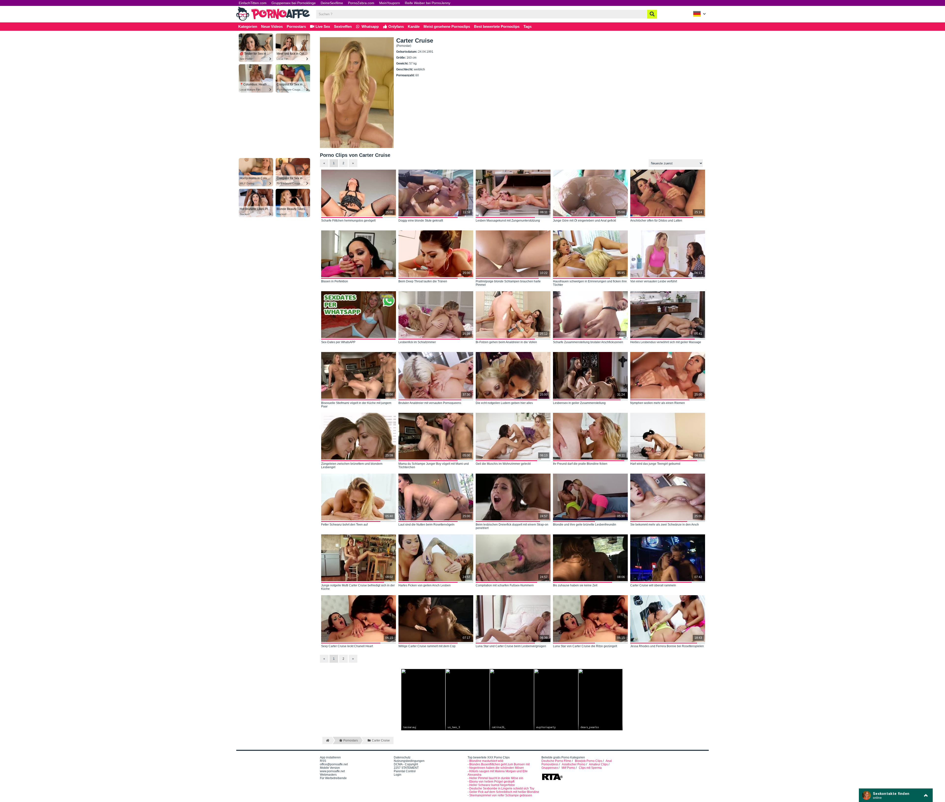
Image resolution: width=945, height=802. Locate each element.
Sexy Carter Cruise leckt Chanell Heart (347, 646)
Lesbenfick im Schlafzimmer (417, 342)
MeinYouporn (389, 3)
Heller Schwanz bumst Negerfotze (492, 785)
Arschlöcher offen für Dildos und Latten (656, 220)
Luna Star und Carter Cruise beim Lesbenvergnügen (511, 646)
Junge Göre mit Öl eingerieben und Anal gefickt (584, 220)
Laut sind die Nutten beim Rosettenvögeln (426, 524)
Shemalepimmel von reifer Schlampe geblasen (500, 795)
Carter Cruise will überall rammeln (653, 585)
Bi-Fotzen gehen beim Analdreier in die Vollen (506, 342)
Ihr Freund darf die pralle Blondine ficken (580, 463)
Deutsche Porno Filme (556, 761)
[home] (327, 740)
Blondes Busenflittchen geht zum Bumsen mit (499, 764)
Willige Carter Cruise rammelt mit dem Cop (427, 646)
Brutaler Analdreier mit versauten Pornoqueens (429, 403)
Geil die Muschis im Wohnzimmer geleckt (503, 463)
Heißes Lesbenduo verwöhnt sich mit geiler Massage (665, 342)
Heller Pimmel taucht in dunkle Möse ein (496, 778)
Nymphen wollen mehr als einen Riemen (657, 403)
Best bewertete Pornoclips (497, 26)
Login (397, 774)
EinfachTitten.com (253, 3)
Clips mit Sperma (590, 768)
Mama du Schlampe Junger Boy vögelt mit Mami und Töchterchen (433, 465)
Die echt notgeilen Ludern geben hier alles (504, 403)
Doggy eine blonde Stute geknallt (420, 220)
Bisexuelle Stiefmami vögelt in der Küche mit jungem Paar (356, 404)
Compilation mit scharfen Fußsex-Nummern (505, 585)
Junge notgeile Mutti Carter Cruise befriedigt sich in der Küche (358, 587)
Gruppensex (549, 768)
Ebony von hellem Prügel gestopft (491, 781)
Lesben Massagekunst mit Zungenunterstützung (508, 220)
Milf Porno (568, 768)
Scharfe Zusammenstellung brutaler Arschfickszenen (588, 342)
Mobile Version (330, 768)
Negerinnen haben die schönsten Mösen (496, 768)
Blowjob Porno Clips (588, 761)
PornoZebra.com (361, 3)
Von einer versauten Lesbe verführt (653, 281)
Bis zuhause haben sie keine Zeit (575, 585)
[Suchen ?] (652, 14)
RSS (323, 761)
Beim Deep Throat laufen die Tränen (422, 281)
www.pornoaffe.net (332, 771)
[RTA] (552, 779)
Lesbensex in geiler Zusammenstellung (579, 403)
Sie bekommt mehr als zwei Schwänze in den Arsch (664, 524)
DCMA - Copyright (406, 764)
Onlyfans (395, 26)
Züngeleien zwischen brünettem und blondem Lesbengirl (351, 465)
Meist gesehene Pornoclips (447, 26)
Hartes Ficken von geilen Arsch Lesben (424, 585)
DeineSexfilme (332, 3)
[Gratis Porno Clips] (273, 20)
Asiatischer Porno (573, 764)
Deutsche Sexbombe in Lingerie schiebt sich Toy (501, 788)
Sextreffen (343, 26)
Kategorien (247, 26)
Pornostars (296, 26)
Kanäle (414, 26)
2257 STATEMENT (406, 768)
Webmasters (328, 774)
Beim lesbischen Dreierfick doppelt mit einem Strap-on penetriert (512, 526)
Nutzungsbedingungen (409, 761)
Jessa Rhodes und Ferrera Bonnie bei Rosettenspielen (667, 646)
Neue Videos (272, 26)
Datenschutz (402, 757)
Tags (527, 26)
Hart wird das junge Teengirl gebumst (655, 463)
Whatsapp (370, 26)
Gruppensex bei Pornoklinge (293, 3)
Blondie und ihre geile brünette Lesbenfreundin (584, 524)
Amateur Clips (598, 764)
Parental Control (405, 771)
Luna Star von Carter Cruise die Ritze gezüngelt (585, 646)
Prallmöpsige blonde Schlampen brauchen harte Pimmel (508, 283)
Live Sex (322, 26)
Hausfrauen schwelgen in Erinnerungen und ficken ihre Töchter (590, 283)
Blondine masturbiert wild (486, 761)
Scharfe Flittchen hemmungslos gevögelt (348, 220)
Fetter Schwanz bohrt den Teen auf (344, 524)
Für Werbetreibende (333, 778)
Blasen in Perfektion (334, 281)
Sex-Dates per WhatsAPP (338, 342)
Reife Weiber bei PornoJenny (427, 3)
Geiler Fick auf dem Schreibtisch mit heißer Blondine (504, 792)
